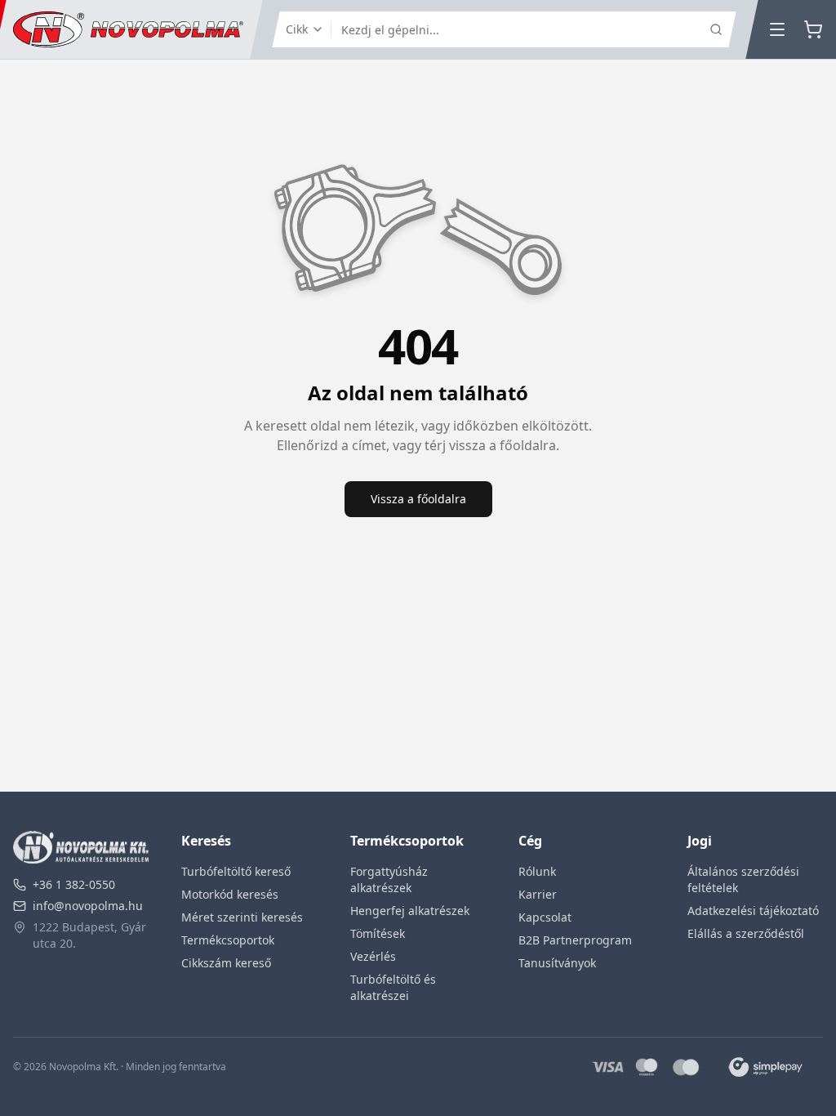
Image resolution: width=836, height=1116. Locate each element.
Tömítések (377, 933)
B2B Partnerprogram (575, 940)
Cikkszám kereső (226, 963)
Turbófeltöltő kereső (236, 871)
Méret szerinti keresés (242, 917)
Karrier (537, 894)
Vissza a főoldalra (418, 499)
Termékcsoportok (227, 940)
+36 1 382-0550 (74, 884)
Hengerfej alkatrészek (409, 910)
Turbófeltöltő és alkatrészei (393, 987)
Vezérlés (373, 956)
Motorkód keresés (229, 894)
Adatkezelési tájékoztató (753, 910)
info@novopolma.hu (88, 905)
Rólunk (537, 871)
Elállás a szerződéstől (745, 933)
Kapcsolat (544, 917)
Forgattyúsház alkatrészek (389, 879)
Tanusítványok (557, 963)
